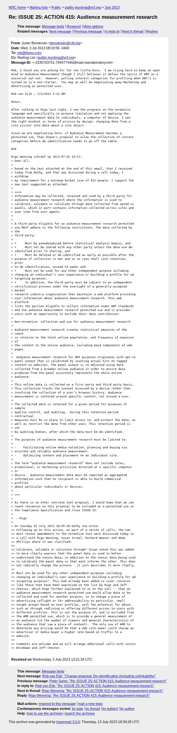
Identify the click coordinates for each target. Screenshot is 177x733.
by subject (110, 709)
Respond (74, 26)
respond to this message (57, 704)
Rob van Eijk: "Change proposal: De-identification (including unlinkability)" (99, 676)
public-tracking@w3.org (83, 7)
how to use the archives (45, 713)
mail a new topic (90, 704)
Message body (53, 26)
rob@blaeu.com (29, 53)
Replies (152, 31)
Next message (60, 31)
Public (56, 7)
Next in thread (132, 31)
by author (127, 709)
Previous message (88, 31)
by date (77, 709)
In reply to (112, 31)
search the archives (80, 713)
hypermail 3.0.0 (68, 722)
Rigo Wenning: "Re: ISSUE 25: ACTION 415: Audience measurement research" (102, 691)
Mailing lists (39, 7)
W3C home (17, 7)
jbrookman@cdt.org (65, 43)
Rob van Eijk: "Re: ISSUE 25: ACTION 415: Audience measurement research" (94, 686)
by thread (92, 709)
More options (93, 26)
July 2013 (112, 7)
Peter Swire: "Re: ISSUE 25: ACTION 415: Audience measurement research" (108, 681)
